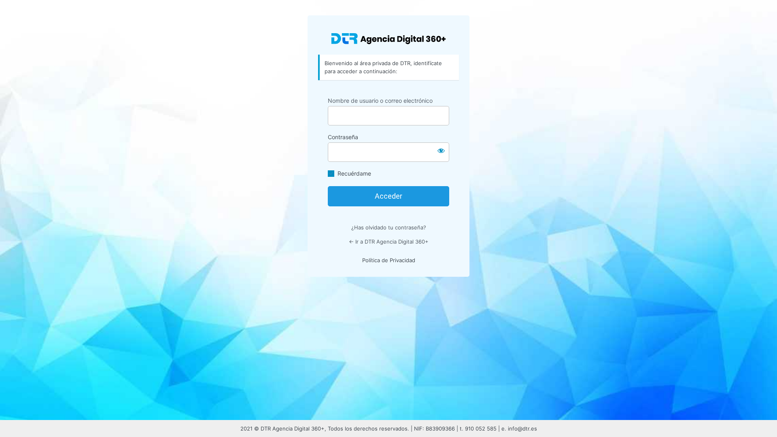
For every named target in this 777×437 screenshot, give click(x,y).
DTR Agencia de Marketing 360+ (388, 38)
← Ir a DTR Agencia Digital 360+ (389, 241)
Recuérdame (354, 173)
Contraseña (343, 137)
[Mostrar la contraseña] (441, 150)
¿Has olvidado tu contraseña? (388, 227)
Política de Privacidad (388, 260)
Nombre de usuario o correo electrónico (380, 100)
